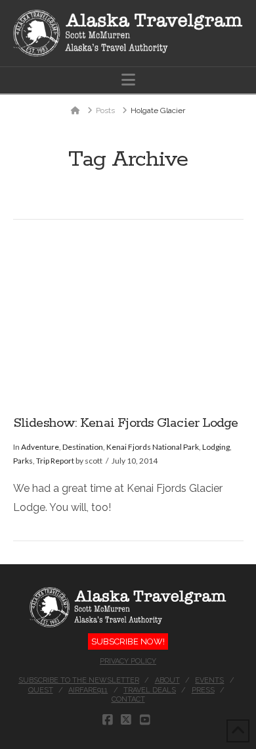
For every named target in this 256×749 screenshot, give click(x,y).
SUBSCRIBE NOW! (128, 641)
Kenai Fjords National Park (152, 447)
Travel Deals (149, 690)
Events (209, 680)
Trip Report (55, 461)
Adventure (40, 447)
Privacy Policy (128, 661)
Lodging (216, 447)
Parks (23, 461)
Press (203, 690)
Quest (40, 690)
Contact (128, 699)
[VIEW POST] (128, 318)
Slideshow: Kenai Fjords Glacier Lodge (125, 423)
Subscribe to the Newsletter (78, 680)
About (167, 680)
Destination (82, 447)
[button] (128, 80)
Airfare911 (88, 690)
